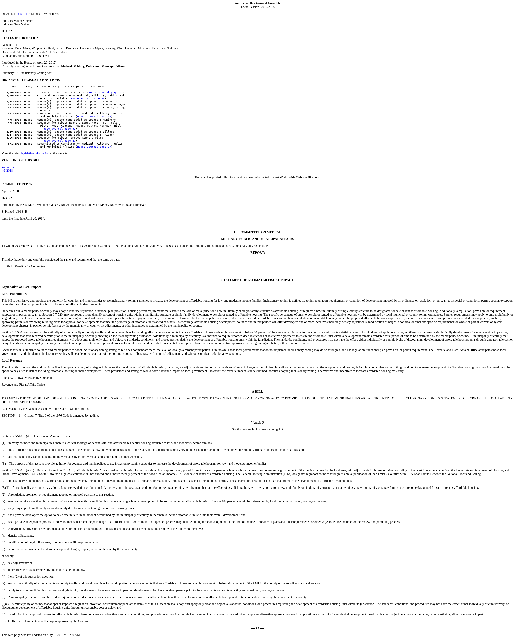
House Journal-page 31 (59, 128)
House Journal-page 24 (105, 92)
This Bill (21, 13)
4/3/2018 (7, 170)
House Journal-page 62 (94, 116)
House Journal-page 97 (94, 146)
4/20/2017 (8, 167)
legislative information (35, 153)
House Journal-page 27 (59, 140)
